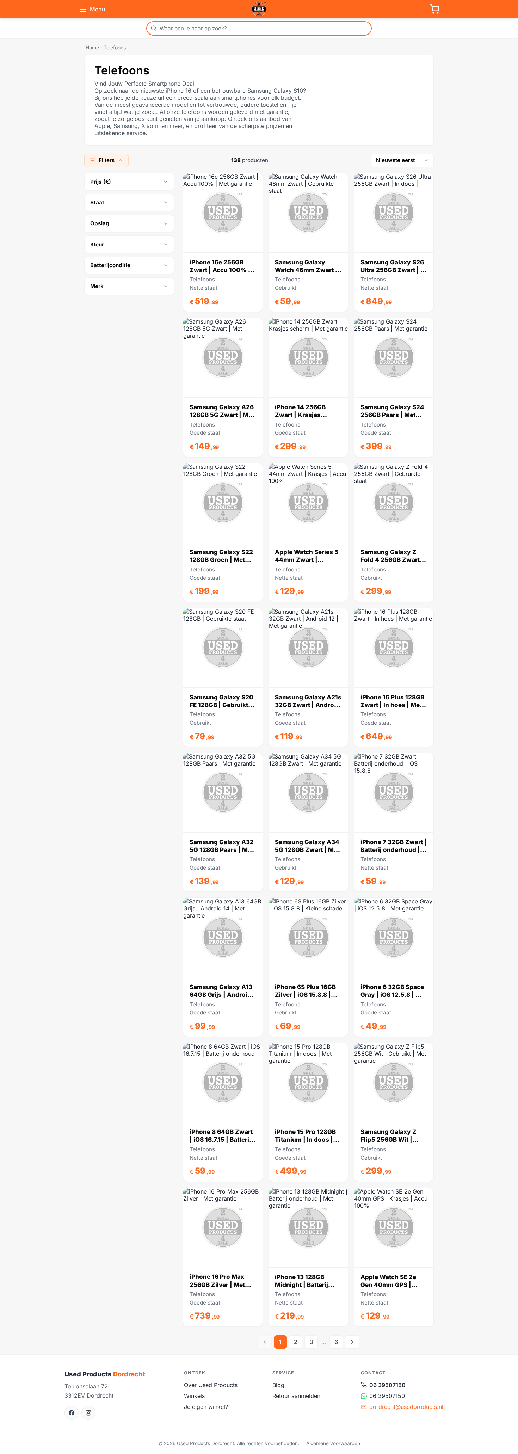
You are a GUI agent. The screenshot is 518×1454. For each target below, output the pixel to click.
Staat (97, 202)
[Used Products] (259, 9)
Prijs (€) (100, 181)
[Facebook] (71, 1413)
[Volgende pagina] (352, 1342)
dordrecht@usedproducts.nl (406, 1406)
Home (92, 47)
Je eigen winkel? (206, 1406)
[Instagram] (88, 1413)
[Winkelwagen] (434, 9)
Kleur (97, 244)
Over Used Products (211, 1384)
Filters (107, 160)
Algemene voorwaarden (333, 1443)
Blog (278, 1384)
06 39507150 (387, 1384)
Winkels (194, 1395)
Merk (97, 286)
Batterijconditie (110, 265)
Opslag (99, 223)
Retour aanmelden (296, 1395)
